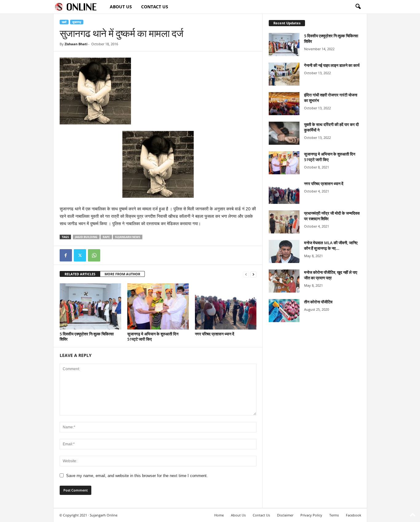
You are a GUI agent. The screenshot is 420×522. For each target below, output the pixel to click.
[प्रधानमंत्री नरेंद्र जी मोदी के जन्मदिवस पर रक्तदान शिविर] (284, 221)
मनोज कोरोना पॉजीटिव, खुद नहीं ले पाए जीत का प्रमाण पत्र (330, 275)
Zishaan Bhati (76, 44)
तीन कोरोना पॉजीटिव (318, 302)
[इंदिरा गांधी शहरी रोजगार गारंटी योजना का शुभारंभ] (284, 103)
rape (106, 237)
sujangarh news (127, 237)
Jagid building (86, 237)
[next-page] (253, 274)
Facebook (353, 515)
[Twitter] (80, 255)
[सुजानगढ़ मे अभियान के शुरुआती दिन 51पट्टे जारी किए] (158, 306)
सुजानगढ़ (76, 22)
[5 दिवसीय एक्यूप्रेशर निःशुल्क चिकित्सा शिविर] (90, 306)
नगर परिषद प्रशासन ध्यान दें (214, 334)
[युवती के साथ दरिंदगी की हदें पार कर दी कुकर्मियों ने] (284, 133)
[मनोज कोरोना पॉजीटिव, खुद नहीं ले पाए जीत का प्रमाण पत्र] (284, 281)
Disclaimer (285, 515)
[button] (358, 7)
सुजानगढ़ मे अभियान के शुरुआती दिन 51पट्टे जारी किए (152, 336)
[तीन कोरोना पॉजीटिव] (284, 310)
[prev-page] (246, 274)
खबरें (64, 22)
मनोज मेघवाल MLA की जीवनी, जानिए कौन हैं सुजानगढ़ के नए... (331, 245)
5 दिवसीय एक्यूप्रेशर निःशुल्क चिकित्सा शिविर (87, 336)
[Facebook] (66, 255)
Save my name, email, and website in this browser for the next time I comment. (137, 475)
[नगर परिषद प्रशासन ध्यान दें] (225, 306)
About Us (121, 7)
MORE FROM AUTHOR (122, 274)
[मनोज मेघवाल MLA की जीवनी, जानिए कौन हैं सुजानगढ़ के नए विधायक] (284, 251)
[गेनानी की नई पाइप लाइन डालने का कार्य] (284, 74)
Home (219, 515)
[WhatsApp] (94, 255)
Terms (334, 515)
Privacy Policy (311, 515)
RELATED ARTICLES (80, 274)
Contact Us (154, 7)
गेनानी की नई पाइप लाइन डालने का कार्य (331, 65)
